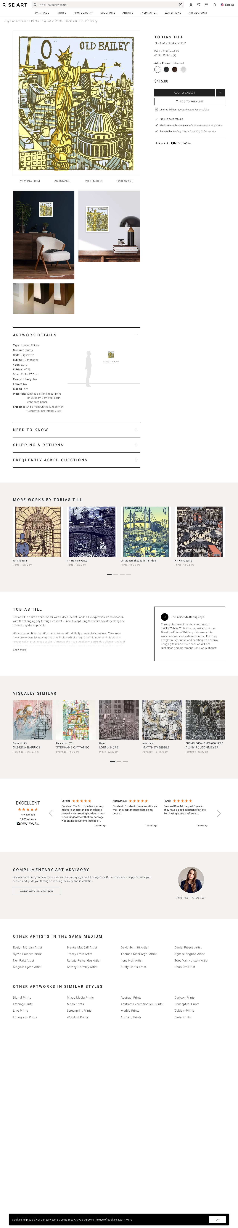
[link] (180, 4)
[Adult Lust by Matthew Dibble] (162, 720)
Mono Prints (75, 1004)
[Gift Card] (206, 5)
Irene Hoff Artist (132, 960)
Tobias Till (72, 21)
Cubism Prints (184, 1010)
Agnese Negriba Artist (190, 954)
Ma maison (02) (64, 743)
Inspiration (149, 12)
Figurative (28, 354)
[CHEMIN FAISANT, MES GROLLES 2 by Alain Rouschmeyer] (205, 720)
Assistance (62, 181)
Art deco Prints (131, 1017)
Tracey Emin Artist (79, 954)
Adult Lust (148, 743)
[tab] (76, 334)
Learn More (125, 1219)
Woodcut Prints (77, 1017)
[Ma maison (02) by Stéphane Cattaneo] (76, 720)
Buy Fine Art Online (16, 21)
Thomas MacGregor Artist (139, 954)
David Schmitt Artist (134, 947)
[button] (51, 813)
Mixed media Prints (80, 997)
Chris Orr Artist (185, 967)
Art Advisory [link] (198, 12)
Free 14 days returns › (172, 119)
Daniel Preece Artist (188, 947)
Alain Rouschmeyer (202, 747)
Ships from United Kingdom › (205, 125)
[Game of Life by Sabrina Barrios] (32, 720)
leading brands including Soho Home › (194, 131)
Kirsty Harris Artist (133, 967)
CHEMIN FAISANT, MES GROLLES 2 (204, 743)
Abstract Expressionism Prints (142, 1004)
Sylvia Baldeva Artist (27, 954)
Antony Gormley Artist (82, 967)
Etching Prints (23, 1004)
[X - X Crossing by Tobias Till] (200, 532)
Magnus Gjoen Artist (27, 967)
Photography (83, 12)
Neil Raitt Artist (23, 960)
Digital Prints (22, 997)
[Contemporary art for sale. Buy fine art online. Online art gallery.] (15, 5)
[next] (221, 532)
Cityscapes (31, 359)
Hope (102, 743)
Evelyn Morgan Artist (27, 947)
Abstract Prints (131, 997)
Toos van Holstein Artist (191, 960)
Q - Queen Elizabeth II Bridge (138, 560)
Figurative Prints (52, 21)
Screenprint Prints (79, 1010)
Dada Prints (183, 1017)
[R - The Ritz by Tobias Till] (38, 532)
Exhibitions (173, 12)
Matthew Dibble (156, 747)
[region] (135, 813)
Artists (128, 12)
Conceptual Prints (187, 1004)
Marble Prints (130, 1010)
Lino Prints (20, 1010)
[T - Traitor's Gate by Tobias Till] (92, 532)
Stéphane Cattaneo (72, 747)
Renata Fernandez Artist (84, 960)
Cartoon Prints (185, 997)
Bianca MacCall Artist (82, 947)
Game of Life (20, 743)
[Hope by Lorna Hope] (119, 720)
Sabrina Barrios (26, 747)
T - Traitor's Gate (77, 560)
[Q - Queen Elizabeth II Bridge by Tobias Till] (146, 532)
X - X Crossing (183, 560)
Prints (61, 12)
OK (217, 1219)
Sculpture (107, 12)
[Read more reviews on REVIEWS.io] (28, 824)
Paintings (42, 12)
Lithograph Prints (25, 1017)
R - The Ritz (20, 560)
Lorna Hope (109, 747)
